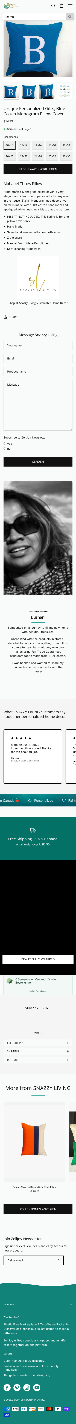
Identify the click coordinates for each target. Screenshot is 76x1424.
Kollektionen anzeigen (38, 1209)
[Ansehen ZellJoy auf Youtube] (36, 1387)
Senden (38, 461)
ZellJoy (16, 1399)
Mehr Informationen (38, 991)
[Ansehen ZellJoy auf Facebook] (7, 1387)
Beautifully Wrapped (38, 959)
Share (13, 317)
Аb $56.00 (34, 1191)
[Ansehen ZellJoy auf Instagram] (26, 1387)
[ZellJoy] (11, 6)
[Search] (70, 16)
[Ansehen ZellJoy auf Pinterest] (17, 1387)
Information (9, 1304)
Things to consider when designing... (28, 1375)
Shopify (40, 1399)
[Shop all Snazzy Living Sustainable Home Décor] (38, 277)
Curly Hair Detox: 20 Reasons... (24, 1360)
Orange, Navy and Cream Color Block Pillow (34, 1187)
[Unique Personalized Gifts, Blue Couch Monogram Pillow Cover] (11, 92)
